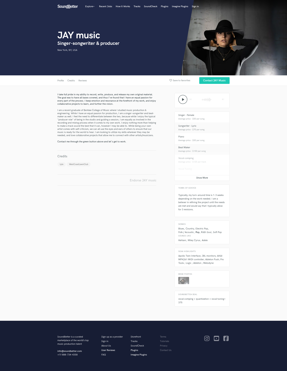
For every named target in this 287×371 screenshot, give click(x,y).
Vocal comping (186, 158)
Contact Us (165, 350)
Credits (71, 80)
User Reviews (108, 350)
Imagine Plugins (180, 6)
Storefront (136, 336)
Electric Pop (202, 228)
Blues (181, 228)
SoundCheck (150, 6)
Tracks (137, 6)
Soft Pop (217, 232)
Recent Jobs (105, 6)
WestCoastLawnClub (78, 164)
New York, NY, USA (67, 50)
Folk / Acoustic (186, 232)
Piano (181, 136)
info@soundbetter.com (69, 351)
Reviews (82, 80)
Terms (163, 336)
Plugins (164, 6)
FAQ (103, 354)
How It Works (123, 6)
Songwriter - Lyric (187, 126)
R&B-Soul (206, 232)
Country (190, 228)
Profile (60, 80)
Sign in (195, 6)
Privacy (163, 345)
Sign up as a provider (112, 336)
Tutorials (164, 341)
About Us (106, 345)
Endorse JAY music (143, 180)
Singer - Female (186, 115)
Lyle (61, 164)
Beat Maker (184, 147)
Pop (197, 232)
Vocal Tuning (185, 169)
